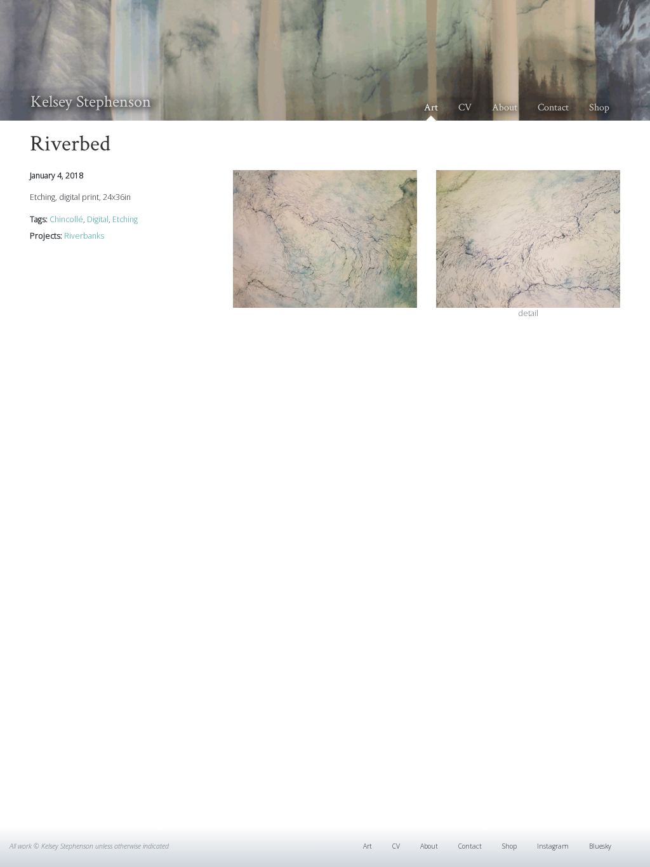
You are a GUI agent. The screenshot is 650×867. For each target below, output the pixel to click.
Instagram (553, 846)
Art (431, 107)
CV (465, 107)
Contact (553, 107)
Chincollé (66, 219)
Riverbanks (84, 235)
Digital (98, 219)
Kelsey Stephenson (90, 101)
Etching (125, 219)
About (504, 107)
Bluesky (600, 846)
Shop (599, 107)
